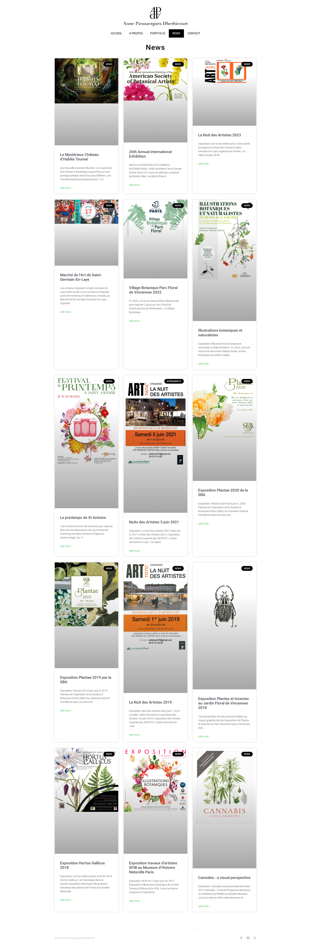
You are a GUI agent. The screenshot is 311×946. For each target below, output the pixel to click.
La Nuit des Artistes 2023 (219, 135)
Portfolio (157, 33)
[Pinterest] (248, 937)
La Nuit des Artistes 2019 (150, 702)
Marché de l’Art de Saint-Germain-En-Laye (81, 277)
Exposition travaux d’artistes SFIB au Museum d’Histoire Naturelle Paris (153, 867)
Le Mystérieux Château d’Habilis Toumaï (79, 157)
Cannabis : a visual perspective (224, 877)
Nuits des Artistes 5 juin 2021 (154, 522)
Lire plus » (66, 188)
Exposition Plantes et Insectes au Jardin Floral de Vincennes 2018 (223, 703)
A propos (136, 33)
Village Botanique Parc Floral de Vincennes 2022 (153, 290)
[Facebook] (241, 937)
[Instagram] (254, 937)
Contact (194, 33)
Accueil (116, 33)
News (176, 33)
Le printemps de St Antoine (83, 517)
